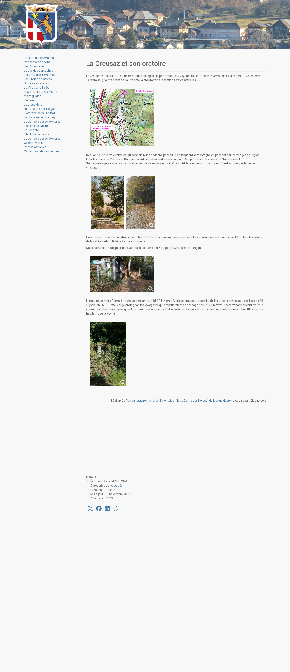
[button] (90, 508)
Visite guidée (114, 485)
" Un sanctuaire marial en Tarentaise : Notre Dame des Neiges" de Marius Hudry (178, 400)
